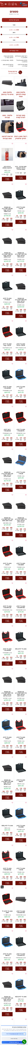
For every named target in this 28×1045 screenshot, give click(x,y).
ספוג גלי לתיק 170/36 (21, 738)
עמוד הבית (16, 14)
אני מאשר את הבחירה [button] (14, 1042)
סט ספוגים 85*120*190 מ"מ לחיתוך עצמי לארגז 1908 (7, 209)
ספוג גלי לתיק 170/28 (21, 473)
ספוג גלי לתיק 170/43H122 (21, 954)
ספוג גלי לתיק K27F (21, 387)
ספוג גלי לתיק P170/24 (7, 299)
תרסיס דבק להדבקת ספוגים (7, 167)
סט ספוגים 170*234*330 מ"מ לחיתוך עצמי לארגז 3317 (21, 694)
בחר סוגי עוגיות (14, 1038)
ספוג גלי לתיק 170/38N (21, 826)
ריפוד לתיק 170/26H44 (7, 430)
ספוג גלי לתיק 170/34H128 (7, 606)
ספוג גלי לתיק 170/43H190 (21, 911)
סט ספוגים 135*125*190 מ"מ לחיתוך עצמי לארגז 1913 (21, 255)
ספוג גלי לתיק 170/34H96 (7, 649)
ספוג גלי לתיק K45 (20, 649)
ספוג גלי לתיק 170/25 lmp (7, 344)
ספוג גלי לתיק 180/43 (7, 954)
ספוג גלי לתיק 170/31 (7, 564)
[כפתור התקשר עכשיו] (24, 1042)
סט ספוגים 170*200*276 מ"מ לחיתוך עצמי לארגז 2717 (21, 520)
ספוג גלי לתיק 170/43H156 (7, 869)
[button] (16, 4)
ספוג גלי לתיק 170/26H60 (7, 387)
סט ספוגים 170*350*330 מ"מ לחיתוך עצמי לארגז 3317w (7, 694)
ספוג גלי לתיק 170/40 (21, 869)
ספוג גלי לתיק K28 (20, 997)
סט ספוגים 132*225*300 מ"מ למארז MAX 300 (7, 519)
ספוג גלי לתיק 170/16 (21, 207)
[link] (12, 4)
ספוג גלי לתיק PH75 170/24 (21, 344)
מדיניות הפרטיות (14, 1033)
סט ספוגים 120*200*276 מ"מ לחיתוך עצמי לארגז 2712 (7, 474)
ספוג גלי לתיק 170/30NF (21, 564)
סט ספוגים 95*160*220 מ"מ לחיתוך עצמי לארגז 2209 (7, 255)
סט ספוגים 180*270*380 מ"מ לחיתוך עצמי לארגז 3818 (7, 782)
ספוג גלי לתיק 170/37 (7, 738)
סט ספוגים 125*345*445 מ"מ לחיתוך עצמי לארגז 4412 (7, 999)
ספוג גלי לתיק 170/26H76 (21, 430)
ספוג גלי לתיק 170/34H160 (21, 606)
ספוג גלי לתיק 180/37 (21, 780)
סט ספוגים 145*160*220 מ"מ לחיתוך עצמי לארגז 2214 (21, 300)
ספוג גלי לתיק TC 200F (7, 911)
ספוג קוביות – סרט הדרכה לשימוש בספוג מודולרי (20, 168)
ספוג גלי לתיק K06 (7, 825)
